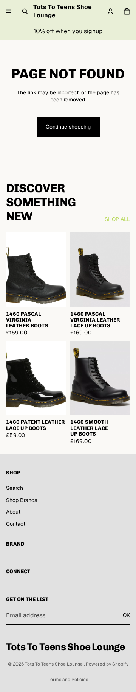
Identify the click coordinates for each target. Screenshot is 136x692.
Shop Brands (21, 500)
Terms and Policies (68, 680)
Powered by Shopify (107, 664)
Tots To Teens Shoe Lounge (54, 664)
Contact (15, 523)
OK (126, 615)
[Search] (25, 11)
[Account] (110, 11)
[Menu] (8, 11)
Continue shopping (68, 126)
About (13, 511)
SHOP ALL (117, 219)
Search (14, 488)
